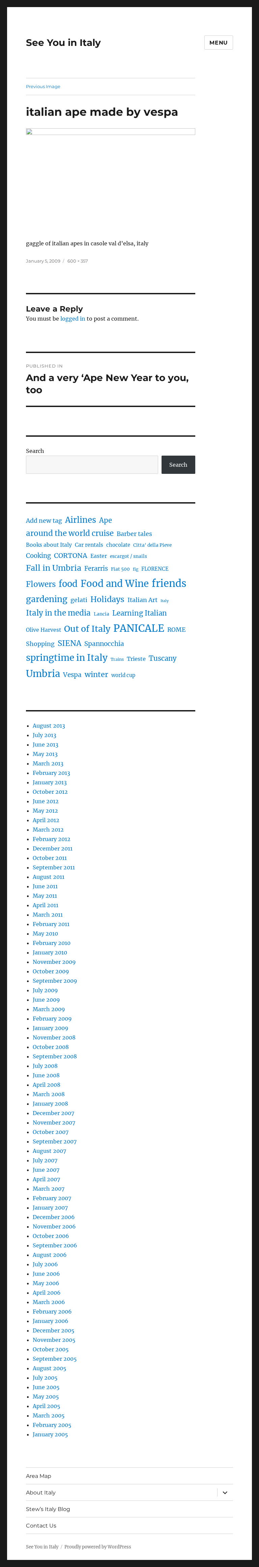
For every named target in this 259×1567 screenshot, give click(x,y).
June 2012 (46, 801)
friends (169, 583)
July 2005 (45, 1377)
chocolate (118, 545)
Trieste (136, 658)
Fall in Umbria (53, 568)
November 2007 (54, 1122)
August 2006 (50, 1254)
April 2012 (46, 820)
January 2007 (50, 1207)
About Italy (41, 1492)
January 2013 (50, 782)
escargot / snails (128, 556)
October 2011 (50, 858)
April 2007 (46, 1179)
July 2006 (45, 1264)
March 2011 (48, 914)
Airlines (80, 520)
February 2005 (52, 1425)
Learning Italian (139, 613)
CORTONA (70, 555)
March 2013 (48, 763)
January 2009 (50, 1028)
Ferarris (96, 568)
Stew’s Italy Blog (48, 1509)
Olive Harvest (43, 630)
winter (96, 674)
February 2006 (52, 1311)
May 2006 (46, 1283)
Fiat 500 (120, 569)
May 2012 (45, 810)
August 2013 (49, 725)
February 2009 (52, 1018)
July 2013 (44, 735)
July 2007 (45, 1160)
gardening (46, 599)
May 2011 (45, 895)
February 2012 (51, 839)
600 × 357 (77, 261)
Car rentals (89, 545)
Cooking (38, 556)
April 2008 (46, 1084)
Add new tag (44, 520)
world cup (123, 675)
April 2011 (45, 905)
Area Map (38, 1476)
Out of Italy (87, 628)
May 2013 (45, 754)
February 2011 (51, 924)
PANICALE (138, 628)
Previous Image (43, 86)
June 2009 (46, 999)
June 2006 (46, 1273)
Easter (98, 556)
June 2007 (46, 1169)
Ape (105, 520)
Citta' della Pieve (152, 545)
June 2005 (46, 1387)
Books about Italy (49, 545)
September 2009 (55, 980)
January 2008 (50, 1103)
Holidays (107, 599)
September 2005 (55, 1358)
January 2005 (50, 1434)
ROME (176, 629)
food (68, 583)
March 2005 (49, 1415)
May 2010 (45, 933)
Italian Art (142, 600)
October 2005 (51, 1349)
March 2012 (48, 829)
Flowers (41, 584)
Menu (218, 42)
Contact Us (41, 1525)
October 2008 (51, 1047)
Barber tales (134, 534)
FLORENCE (155, 569)
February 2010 (51, 943)
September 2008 (55, 1056)
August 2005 (49, 1368)
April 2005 (46, 1406)
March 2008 (49, 1094)
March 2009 (49, 1009)
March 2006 (49, 1302)
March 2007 (48, 1188)
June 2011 (45, 886)
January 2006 (50, 1321)
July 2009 (45, 990)
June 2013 (45, 744)
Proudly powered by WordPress (97, 1547)
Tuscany (163, 658)
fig (135, 569)
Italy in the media (58, 613)
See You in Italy (63, 42)
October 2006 (51, 1236)
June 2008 (46, 1075)
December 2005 (54, 1330)
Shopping (40, 644)
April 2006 (47, 1292)
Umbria (43, 673)
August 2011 (48, 876)
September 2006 (55, 1245)
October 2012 (50, 791)
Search (35, 451)
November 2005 (54, 1339)
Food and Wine (115, 584)
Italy (165, 601)
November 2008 (54, 1037)
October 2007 (50, 1132)
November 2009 (54, 961)
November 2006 (54, 1226)
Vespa (72, 675)
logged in (72, 318)
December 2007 (53, 1113)
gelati (78, 600)
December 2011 (53, 848)
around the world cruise (70, 533)
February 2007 (52, 1198)
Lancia (101, 614)
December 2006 (54, 1217)
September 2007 (55, 1141)
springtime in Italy (67, 657)
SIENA (69, 643)
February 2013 (51, 772)
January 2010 (50, 952)
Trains (117, 659)
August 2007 (49, 1150)
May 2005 (46, 1396)
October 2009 (51, 971)
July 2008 (45, 1065)
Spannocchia (104, 644)
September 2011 (54, 867)
